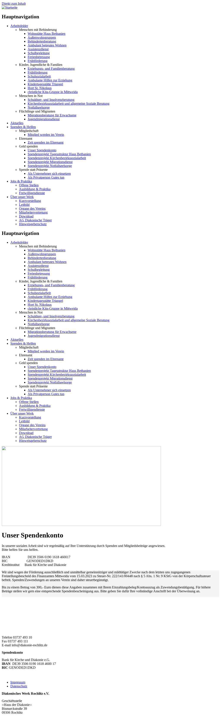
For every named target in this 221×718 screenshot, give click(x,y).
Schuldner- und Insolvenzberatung (51, 99)
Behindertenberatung (42, 41)
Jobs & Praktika (21, 181)
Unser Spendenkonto (42, 150)
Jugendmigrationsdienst (44, 119)
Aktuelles (16, 123)
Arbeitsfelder (19, 26)
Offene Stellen (29, 185)
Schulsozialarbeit (39, 76)
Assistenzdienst (38, 49)
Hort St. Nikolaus (40, 88)
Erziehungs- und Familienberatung (51, 68)
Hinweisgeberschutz (33, 224)
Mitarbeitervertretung (33, 212)
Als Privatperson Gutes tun (46, 177)
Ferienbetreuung (39, 57)
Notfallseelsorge (39, 107)
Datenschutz (18, 686)
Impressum (17, 682)
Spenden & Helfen (23, 127)
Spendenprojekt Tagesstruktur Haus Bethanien (59, 154)
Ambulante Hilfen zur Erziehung (50, 80)
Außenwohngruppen (42, 37)
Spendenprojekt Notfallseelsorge (50, 166)
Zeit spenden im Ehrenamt (45, 142)
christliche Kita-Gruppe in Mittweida (53, 92)
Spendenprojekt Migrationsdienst (50, 162)
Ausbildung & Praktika (35, 189)
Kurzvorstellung (30, 201)
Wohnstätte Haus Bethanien (46, 33)
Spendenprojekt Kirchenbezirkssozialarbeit (57, 158)
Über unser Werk (22, 197)
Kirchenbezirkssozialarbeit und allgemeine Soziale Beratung (68, 103)
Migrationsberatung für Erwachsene (52, 115)
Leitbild (24, 204)
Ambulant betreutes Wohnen (47, 45)
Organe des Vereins (32, 208)
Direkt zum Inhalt (14, 3)
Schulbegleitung (39, 53)
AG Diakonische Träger (35, 220)
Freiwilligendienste (32, 193)
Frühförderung (37, 61)
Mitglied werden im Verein (46, 134)
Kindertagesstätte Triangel (45, 84)
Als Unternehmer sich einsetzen (49, 173)
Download (26, 216)
